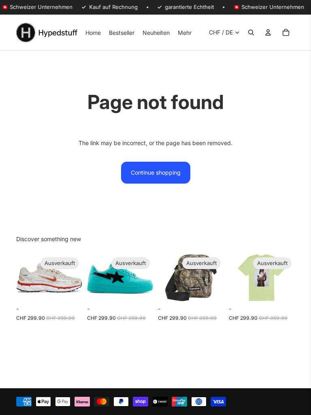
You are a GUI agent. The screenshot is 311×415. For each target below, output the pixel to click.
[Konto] (268, 32)
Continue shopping (156, 172)
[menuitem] (185, 32)
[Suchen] (251, 32)
